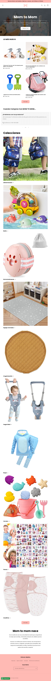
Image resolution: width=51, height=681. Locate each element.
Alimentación (7, 182)
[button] (2, 5)
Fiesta (5, 569)
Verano (5, 521)
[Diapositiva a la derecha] (28, 127)
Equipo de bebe (8, 327)
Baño (5, 231)
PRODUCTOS (25, 28)
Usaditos (6, 618)
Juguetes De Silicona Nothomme (11, 94)
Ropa (5, 473)
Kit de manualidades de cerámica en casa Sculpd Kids (35, 66)
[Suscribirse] (35, 668)
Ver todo (25, 101)
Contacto (26, 660)
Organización (7, 376)
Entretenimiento (8, 279)
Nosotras (13, 660)
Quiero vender (20, 660)
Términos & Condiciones (34, 660)
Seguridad (6, 424)
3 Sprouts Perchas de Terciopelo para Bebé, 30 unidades (13, 66)
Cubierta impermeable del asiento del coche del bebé (36, 95)
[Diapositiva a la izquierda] (22, 127)
